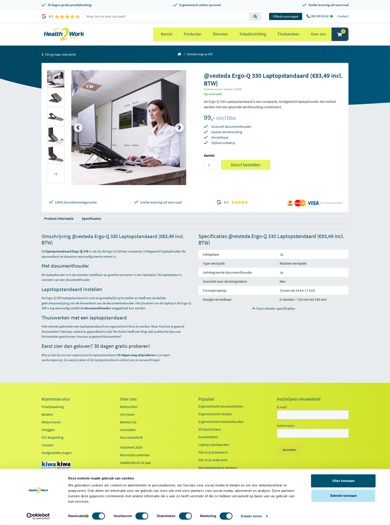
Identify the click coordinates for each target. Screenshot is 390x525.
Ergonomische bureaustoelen (220, 406)
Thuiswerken (288, 34)
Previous (78, 127)
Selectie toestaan (343, 495)
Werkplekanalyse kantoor (217, 467)
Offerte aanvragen (285, 16)
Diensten (220, 34)
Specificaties (91, 218)
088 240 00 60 (320, 16)
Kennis (166, 34)
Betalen (47, 414)
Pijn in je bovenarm (213, 452)
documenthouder (98, 308)
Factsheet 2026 (131, 447)
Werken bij (128, 422)
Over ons (318, 34)
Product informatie (59, 218)
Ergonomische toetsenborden (221, 421)
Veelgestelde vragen (57, 452)
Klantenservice (56, 399)
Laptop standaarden (213, 444)
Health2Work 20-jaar (135, 462)
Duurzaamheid (131, 437)
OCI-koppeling (52, 437)
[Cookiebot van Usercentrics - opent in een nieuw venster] (38, 516)
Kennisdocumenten (135, 455)
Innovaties (128, 429)
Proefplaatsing (53, 406)
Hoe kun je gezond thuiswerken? (99, 336)
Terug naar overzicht (60, 54)
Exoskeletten (208, 437)
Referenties (128, 406)
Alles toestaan (343, 481)
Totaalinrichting (252, 34)
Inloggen (48, 429)
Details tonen (251, 516)
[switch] (141, 516)
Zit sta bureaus (209, 429)
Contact (342, 16)
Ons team (127, 414)
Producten (193, 34)
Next (179, 127)
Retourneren (51, 422)
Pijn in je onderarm (212, 460)
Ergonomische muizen (215, 414)
